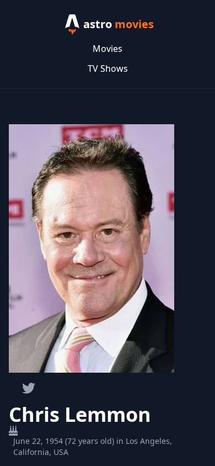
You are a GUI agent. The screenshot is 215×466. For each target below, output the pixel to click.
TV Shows (108, 68)
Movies (107, 49)
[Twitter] (28, 388)
